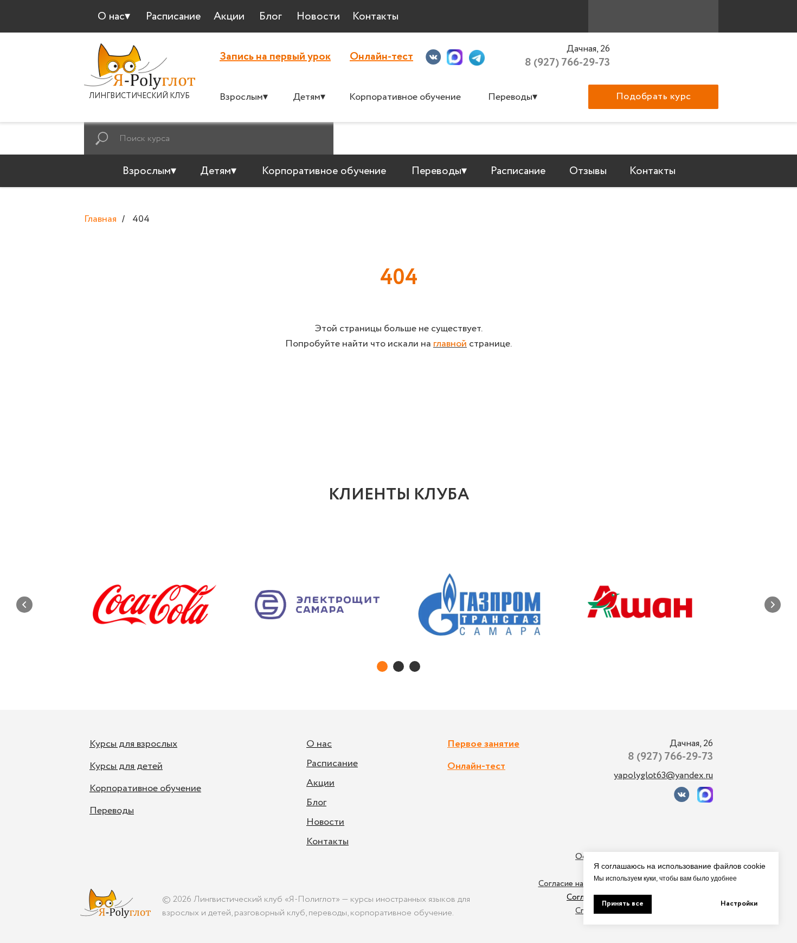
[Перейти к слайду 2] (398, 666)
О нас (319, 744)
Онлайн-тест (381, 57)
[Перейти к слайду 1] (382, 666)
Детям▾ (309, 97)
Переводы (111, 811)
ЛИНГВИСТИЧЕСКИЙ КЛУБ (139, 96)
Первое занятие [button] (483, 744)
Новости (325, 822)
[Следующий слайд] (772, 604)
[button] (653, 97)
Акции (320, 783)
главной (450, 344)
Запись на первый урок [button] (275, 57)
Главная (100, 220)
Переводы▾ (512, 97)
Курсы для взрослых (133, 744)
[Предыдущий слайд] (24, 604)
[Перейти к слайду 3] (414, 666)
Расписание (332, 763)
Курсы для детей (126, 766)
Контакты (327, 842)
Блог (316, 803)
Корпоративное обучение (405, 97)
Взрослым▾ (244, 97)
